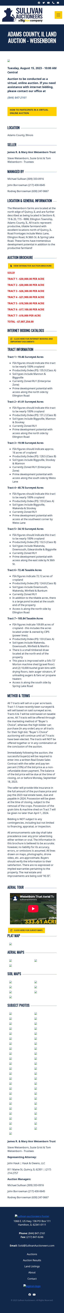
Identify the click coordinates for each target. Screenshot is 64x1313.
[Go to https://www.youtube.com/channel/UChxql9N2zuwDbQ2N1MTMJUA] (34, 1294)
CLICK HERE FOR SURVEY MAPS (28, 930)
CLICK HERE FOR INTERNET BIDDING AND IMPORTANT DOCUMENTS (31, 340)
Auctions (32, 1254)
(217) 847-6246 (34, 1237)
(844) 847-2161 (17, 97)
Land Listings (32, 1266)
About (32, 1272)
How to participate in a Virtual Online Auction (29, 111)
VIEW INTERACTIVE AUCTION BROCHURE (33, 266)
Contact (32, 1278)
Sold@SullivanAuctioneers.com (36, 1245)
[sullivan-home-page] (32, 1216)
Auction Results (32, 1260)
